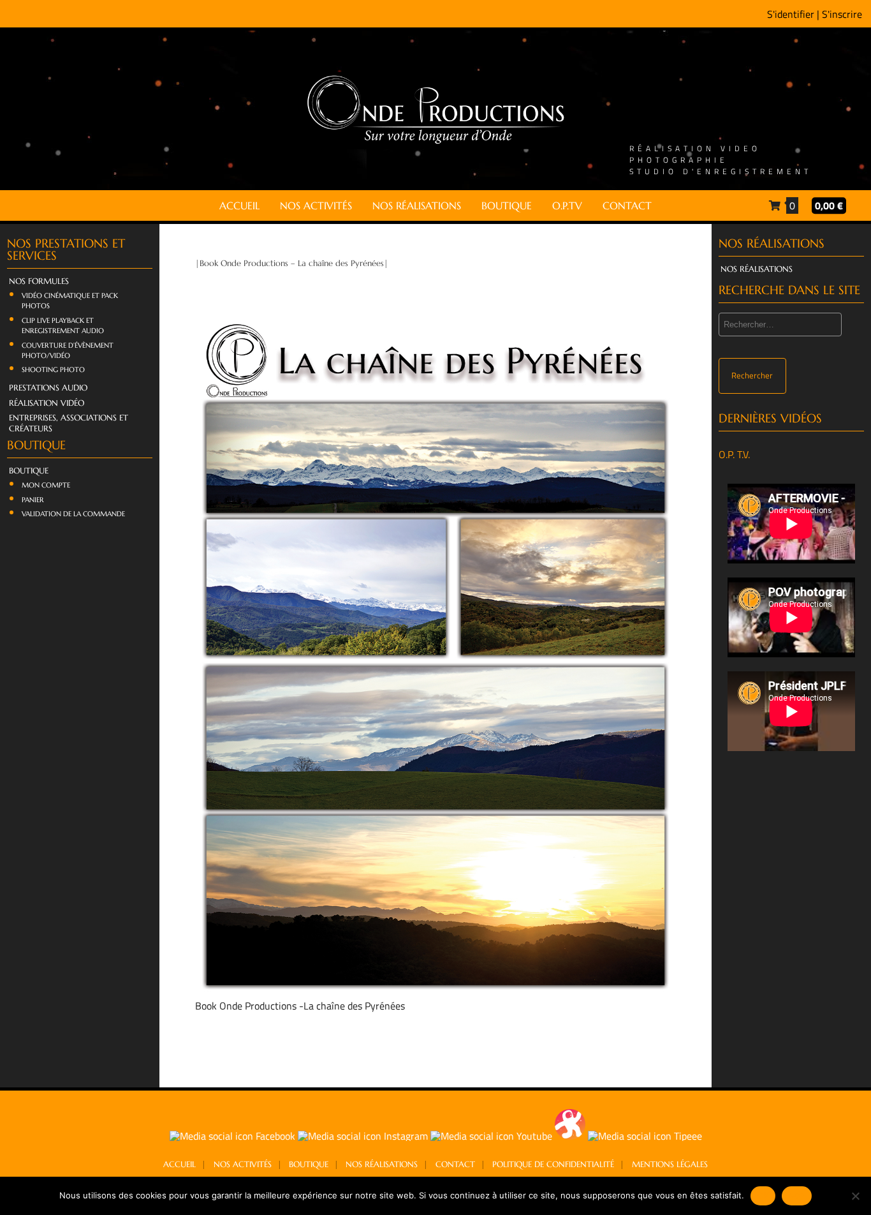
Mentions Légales (670, 1164)
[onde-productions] (435, 143)
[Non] (855, 1195)
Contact (627, 205)
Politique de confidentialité (553, 1164)
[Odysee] (571, 1136)
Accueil (239, 205)
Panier (33, 499)
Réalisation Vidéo (46, 403)
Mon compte (46, 485)
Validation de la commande (73, 513)
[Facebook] (234, 1136)
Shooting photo (53, 369)
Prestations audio (48, 388)
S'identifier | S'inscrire (814, 14)
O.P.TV (567, 205)
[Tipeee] (645, 1136)
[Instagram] (364, 1136)
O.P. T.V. (734, 454)
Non (796, 1195)
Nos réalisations (416, 205)
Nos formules (39, 281)
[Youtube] (492, 1136)
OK (763, 1195)
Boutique (506, 205)
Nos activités (316, 205)
